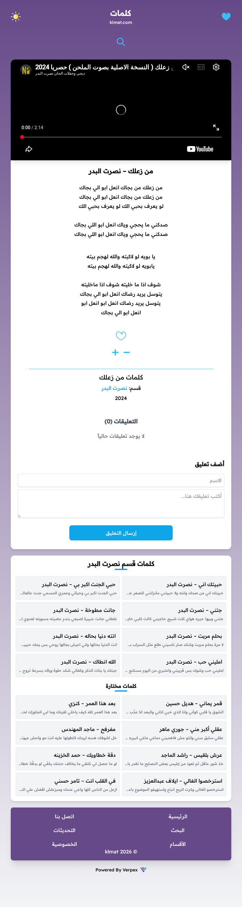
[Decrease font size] (127, 352)
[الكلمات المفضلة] (226, 17)
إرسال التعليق (121, 533)
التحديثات (64, 830)
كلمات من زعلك (121, 377)
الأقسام (178, 844)
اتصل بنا (64, 816)
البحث (177, 830)
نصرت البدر (114, 388)
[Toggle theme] (16, 17)
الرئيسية (178, 816)
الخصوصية (64, 844)
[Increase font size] (115, 352)
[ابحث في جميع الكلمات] (121, 42)
